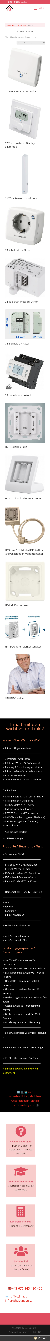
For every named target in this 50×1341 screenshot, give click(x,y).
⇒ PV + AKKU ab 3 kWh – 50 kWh (20, 881)
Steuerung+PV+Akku (19, 25)
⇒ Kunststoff (9, 910)
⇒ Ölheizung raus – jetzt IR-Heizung (22, 1022)
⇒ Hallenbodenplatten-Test (17, 925)
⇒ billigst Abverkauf (13, 914)
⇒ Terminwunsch (22, 779)
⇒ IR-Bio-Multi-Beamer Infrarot (19, 877)
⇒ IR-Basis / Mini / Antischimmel (20, 864)
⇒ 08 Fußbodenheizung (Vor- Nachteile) (24, 817)
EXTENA (37, 1331)
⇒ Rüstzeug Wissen (21, 763)
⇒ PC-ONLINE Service (14, 775)
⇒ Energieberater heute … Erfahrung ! (23, 1047)
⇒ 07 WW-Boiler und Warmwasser (21, 813)
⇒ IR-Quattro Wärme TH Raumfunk (21, 873)
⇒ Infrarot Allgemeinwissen (17, 748)
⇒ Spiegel (8, 906)
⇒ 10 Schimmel (11, 825)
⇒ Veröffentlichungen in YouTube (21, 1058)
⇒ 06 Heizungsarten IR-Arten (18, 808)
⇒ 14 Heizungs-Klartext (15, 831)
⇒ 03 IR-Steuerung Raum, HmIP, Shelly (23, 796)
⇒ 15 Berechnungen (13, 838)
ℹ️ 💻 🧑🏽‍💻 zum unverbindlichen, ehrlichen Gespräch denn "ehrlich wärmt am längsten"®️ (25, 1098)
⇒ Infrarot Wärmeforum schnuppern (22, 771)
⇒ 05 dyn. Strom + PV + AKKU (18, 804)
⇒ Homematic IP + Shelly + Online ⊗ (22, 891)
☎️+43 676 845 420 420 (25, 1288)
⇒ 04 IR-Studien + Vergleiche (18, 800)
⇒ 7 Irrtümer (16, 758)
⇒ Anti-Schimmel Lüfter (15, 940)
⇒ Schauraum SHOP (13, 854)
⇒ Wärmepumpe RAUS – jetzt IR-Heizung (24, 968)
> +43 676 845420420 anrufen (16, 2)
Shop (9, 25)
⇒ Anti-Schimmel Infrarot (16, 936)
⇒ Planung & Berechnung (22, 767)
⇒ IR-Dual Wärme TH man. (17, 868)
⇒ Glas (6, 902)
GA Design (30, 1327)
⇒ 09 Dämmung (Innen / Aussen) (20, 821)
